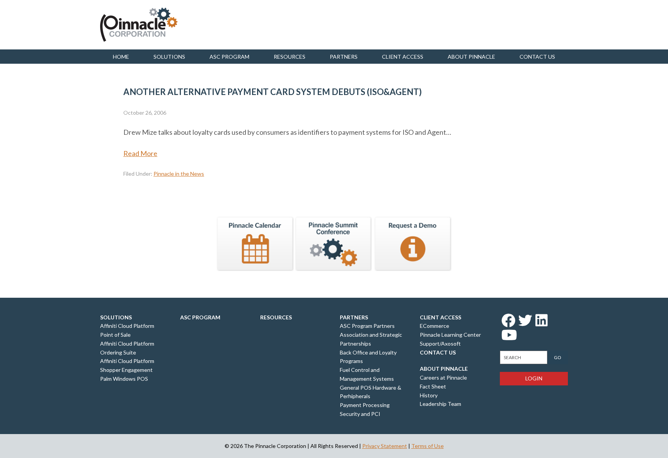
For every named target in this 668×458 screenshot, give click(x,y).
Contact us (537, 56)
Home (121, 56)
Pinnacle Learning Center (450, 334)
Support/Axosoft (440, 343)
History (429, 395)
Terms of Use (427, 446)
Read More (140, 153)
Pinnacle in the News (178, 173)
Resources (289, 56)
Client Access (402, 56)
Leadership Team (440, 403)
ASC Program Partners (367, 325)
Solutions (169, 56)
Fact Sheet (433, 386)
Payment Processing (365, 405)
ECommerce (434, 325)
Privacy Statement (384, 446)
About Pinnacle (471, 56)
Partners (344, 56)
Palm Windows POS (124, 378)
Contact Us (438, 352)
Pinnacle (138, 25)
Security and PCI (360, 414)
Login (533, 378)
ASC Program (229, 56)
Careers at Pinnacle (443, 377)
